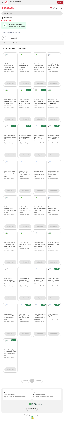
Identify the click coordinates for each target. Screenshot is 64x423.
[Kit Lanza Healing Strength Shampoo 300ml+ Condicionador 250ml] (40, 93)
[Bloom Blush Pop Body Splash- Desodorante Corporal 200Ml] (53, 165)
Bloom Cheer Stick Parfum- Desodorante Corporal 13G (40, 208)
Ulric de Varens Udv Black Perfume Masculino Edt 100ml (24, 280)
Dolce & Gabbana (38, 283)
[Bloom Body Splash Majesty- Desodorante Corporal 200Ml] (53, 93)
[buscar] (60, 13)
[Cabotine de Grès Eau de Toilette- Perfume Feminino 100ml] (53, 272)
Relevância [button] (14, 38)
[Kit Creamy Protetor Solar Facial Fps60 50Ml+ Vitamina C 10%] (25, 201)
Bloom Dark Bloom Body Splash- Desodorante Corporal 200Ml (40, 137)
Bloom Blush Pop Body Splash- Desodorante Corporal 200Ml (53, 173)
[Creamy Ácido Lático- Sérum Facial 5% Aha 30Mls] (53, 236)
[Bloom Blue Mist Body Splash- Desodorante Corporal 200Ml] (25, 129)
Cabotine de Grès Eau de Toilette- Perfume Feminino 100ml (53, 280)
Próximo (38, 380)
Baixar (60, 2)
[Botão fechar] (2, 2)
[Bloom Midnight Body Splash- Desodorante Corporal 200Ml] (53, 129)
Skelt (35, 176)
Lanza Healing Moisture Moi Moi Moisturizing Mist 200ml (9, 316)
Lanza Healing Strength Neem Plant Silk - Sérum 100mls (24, 316)
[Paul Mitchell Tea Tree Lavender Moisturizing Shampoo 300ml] (10, 93)
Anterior (25, 380)
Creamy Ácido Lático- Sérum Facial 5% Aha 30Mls (53, 244)
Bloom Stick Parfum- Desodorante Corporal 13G (10, 173)
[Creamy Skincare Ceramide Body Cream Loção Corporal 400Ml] (40, 236)
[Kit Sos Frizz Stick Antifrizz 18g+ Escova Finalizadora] (25, 58)
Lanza (20, 105)
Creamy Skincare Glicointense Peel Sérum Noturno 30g (39, 65)
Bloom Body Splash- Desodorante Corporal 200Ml (10, 137)
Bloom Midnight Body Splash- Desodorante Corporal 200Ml (53, 137)
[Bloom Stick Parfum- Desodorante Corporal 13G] (10, 165)
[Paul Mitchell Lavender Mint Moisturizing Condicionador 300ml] (40, 308)
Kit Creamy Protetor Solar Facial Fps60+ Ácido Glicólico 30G (9, 244)
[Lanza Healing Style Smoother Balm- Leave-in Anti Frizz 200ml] (25, 93)
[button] (2, 2)
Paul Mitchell (7, 105)
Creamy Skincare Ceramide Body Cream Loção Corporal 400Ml (40, 244)
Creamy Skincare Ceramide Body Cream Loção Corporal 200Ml (25, 173)
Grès (49, 283)
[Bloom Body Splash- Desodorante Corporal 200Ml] (10, 129)
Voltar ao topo (32, 408)
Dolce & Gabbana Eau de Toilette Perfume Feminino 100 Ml (39, 280)
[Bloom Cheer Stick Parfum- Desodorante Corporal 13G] (40, 201)
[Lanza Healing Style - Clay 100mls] (53, 308)
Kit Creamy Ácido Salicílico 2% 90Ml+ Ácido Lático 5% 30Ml (10, 208)
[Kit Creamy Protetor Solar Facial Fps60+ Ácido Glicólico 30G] (10, 236)
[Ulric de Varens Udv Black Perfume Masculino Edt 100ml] (25, 272)
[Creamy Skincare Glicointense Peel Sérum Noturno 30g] (40, 58)
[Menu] (61, 8)
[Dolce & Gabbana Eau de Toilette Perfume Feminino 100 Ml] (40, 272)
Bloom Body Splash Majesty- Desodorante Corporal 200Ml (53, 101)
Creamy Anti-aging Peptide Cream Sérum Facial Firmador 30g (53, 65)
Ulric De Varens (22, 283)
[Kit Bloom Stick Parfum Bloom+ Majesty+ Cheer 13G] (10, 272)
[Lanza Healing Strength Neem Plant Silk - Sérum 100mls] (25, 308)
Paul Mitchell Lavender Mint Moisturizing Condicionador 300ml (40, 316)
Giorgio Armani (8, 69)
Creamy (36, 69)
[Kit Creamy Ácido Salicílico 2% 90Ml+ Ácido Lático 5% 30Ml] (10, 201)
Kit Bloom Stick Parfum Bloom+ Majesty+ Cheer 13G (9, 280)
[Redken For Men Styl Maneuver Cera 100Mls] (25, 236)
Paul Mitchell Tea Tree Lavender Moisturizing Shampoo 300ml (10, 101)
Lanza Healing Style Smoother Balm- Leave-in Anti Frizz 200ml (24, 101)
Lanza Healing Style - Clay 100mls (53, 315)
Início (4, 42)
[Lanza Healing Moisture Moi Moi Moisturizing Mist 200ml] (10, 308)
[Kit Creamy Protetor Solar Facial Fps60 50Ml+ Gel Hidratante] (53, 201)
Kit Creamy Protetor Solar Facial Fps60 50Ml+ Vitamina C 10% (25, 208)
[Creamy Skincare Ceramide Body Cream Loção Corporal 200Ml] (25, 165)
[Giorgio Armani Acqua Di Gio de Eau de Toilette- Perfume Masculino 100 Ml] (10, 58)
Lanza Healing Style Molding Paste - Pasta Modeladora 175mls (10, 351)
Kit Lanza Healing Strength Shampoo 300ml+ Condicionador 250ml (40, 101)
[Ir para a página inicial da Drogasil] (7, 8)
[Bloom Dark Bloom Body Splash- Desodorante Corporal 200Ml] (40, 129)
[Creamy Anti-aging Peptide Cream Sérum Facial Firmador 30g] (53, 58)
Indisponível (10, 83)
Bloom (49, 105)
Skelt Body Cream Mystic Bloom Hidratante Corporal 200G (39, 173)
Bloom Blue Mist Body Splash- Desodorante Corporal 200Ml (25, 137)
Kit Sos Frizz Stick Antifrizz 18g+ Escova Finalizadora (24, 65)
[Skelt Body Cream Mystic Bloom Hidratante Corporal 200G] (40, 165)
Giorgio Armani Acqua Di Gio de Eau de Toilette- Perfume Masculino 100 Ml (10, 65)
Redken (21, 246)
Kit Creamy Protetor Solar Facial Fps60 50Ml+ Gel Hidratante (53, 208)
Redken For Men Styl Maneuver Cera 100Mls (25, 243)
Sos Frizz (21, 69)
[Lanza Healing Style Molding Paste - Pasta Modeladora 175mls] (10, 344)
